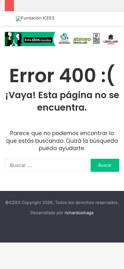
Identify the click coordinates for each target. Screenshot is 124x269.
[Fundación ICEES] (35, 18)
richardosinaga (79, 212)
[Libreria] (62, 38)
